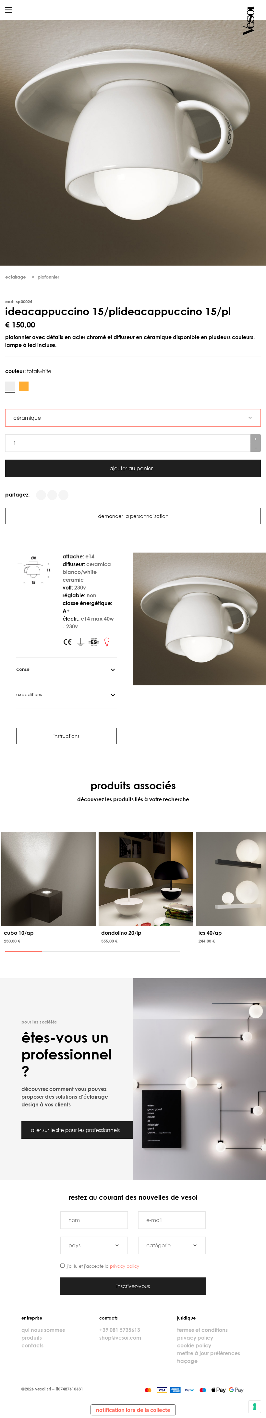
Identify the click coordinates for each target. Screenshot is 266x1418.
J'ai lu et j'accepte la (103, 1266)
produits (31, 1337)
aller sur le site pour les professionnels (76, 1130)
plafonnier (48, 277)
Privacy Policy (124, 1266)
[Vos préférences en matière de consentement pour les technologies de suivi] (254, 1407)
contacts (32, 1345)
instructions (66, 736)
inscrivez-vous (133, 1286)
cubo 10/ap (19, 933)
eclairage (15, 277)
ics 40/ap (210, 933)
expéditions (29, 694)
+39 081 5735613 (119, 1330)
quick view (50, 920)
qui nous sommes (43, 1330)
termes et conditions (202, 1330)
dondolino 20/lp (121, 933)
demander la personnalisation (133, 516)
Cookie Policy (194, 1345)
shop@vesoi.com (120, 1337)
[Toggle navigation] (9, 10)
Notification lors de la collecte (133, 1410)
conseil (23, 669)
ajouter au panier (132, 468)
